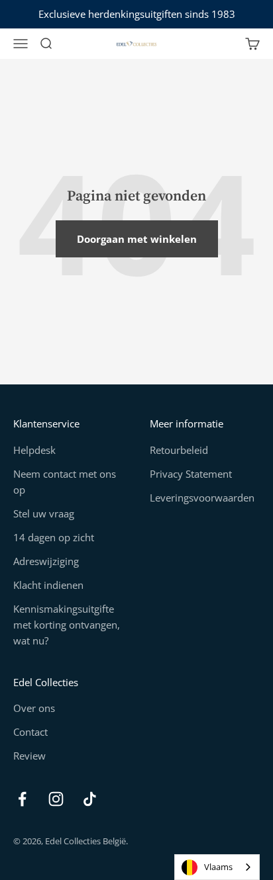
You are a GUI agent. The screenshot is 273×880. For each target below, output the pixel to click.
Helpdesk (34, 450)
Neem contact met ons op (64, 481)
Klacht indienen (48, 585)
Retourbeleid (179, 450)
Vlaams (218, 867)
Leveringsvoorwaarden (202, 497)
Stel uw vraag (43, 513)
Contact (30, 731)
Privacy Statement (191, 473)
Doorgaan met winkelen (137, 238)
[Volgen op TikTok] (90, 799)
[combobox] (217, 867)
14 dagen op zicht (53, 537)
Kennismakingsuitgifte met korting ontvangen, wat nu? (66, 624)
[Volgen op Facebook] (22, 799)
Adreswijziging (46, 561)
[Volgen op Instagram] (56, 799)
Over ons (34, 708)
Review (29, 755)
